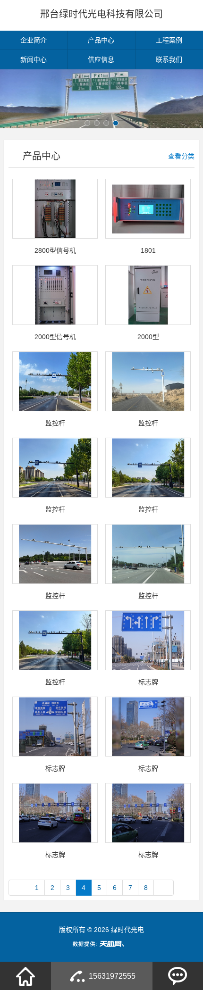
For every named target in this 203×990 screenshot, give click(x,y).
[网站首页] (25, 976)
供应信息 (101, 59)
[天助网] (101, 943)
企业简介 (33, 40)
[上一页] (18, 888)
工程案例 (169, 40)
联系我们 (169, 59)
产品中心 (101, 40)
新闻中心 (33, 59)
